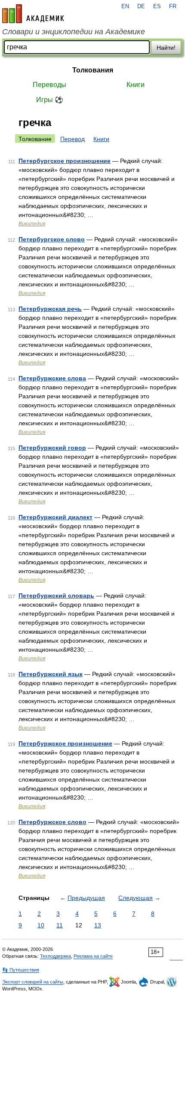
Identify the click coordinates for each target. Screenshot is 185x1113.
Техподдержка (55, 956)
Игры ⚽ (49, 99)
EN (125, 6)
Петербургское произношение (64, 160)
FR (172, 6)
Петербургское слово (51, 239)
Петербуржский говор (52, 447)
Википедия (31, 224)
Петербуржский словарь (56, 595)
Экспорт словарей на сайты (32, 981)
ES (157, 6)
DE (141, 6)
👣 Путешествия (20, 969)
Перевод (72, 138)
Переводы (49, 84)
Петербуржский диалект (55, 517)
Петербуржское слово (52, 821)
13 (97, 925)
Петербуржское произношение (65, 743)
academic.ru (33, 13)
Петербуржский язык (50, 674)
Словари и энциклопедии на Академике (73, 31)
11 (59, 925)
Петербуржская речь (50, 308)
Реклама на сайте (93, 956)
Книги (135, 84)
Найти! (166, 47)
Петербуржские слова (52, 378)
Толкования (92, 70)
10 (40, 925)
